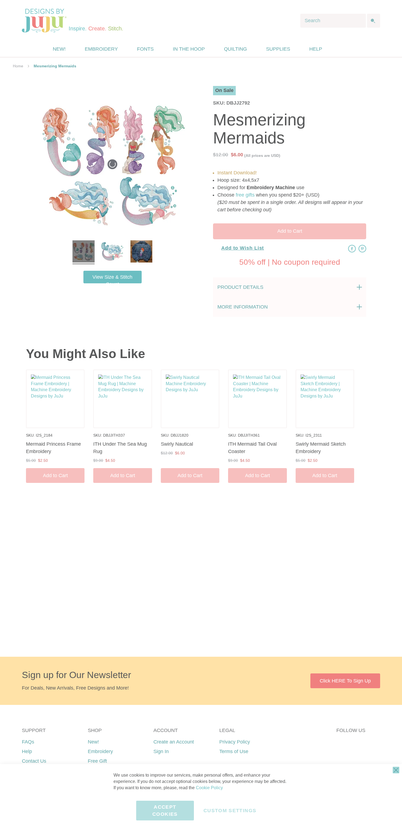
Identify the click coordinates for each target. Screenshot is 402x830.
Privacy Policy (234, 742)
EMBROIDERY (101, 49)
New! (93, 742)
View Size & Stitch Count (112, 278)
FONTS (145, 49)
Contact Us (34, 761)
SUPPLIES (278, 49)
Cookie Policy (209, 787)
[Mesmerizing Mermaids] (141, 252)
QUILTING (235, 49)
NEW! (59, 49)
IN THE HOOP (189, 49)
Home (18, 66)
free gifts (245, 195)
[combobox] (333, 21)
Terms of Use (233, 751)
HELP (315, 49)
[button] (349, 49)
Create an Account (173, 742)
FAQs (28, 742)
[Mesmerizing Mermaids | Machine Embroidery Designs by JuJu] (83, 252)
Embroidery (100, 751)
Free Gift (97, 761)
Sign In (161, 751)
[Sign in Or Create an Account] (338, 49)
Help (27, 751)
